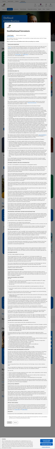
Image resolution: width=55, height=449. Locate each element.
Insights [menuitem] (39, 9)
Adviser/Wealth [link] (10, 1)
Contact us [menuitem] (50, 5)
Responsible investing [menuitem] (32, 9)
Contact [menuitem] (47, 9)
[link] (4, 1)
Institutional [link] (23, 1)
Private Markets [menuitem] (23, 9)
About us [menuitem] (4, 9)
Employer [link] (17, 1)
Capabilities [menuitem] (10, 9)
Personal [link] (4, 1)
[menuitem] (40, 5)
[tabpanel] (27, 228)
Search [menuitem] (35, 5)
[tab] (10, 35)
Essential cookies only (46, 444)
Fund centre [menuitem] (16, 9)
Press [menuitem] (44, 9)
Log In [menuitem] (46, 5)
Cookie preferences (46, 447)
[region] (27, 228)
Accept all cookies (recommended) (46, 441)
